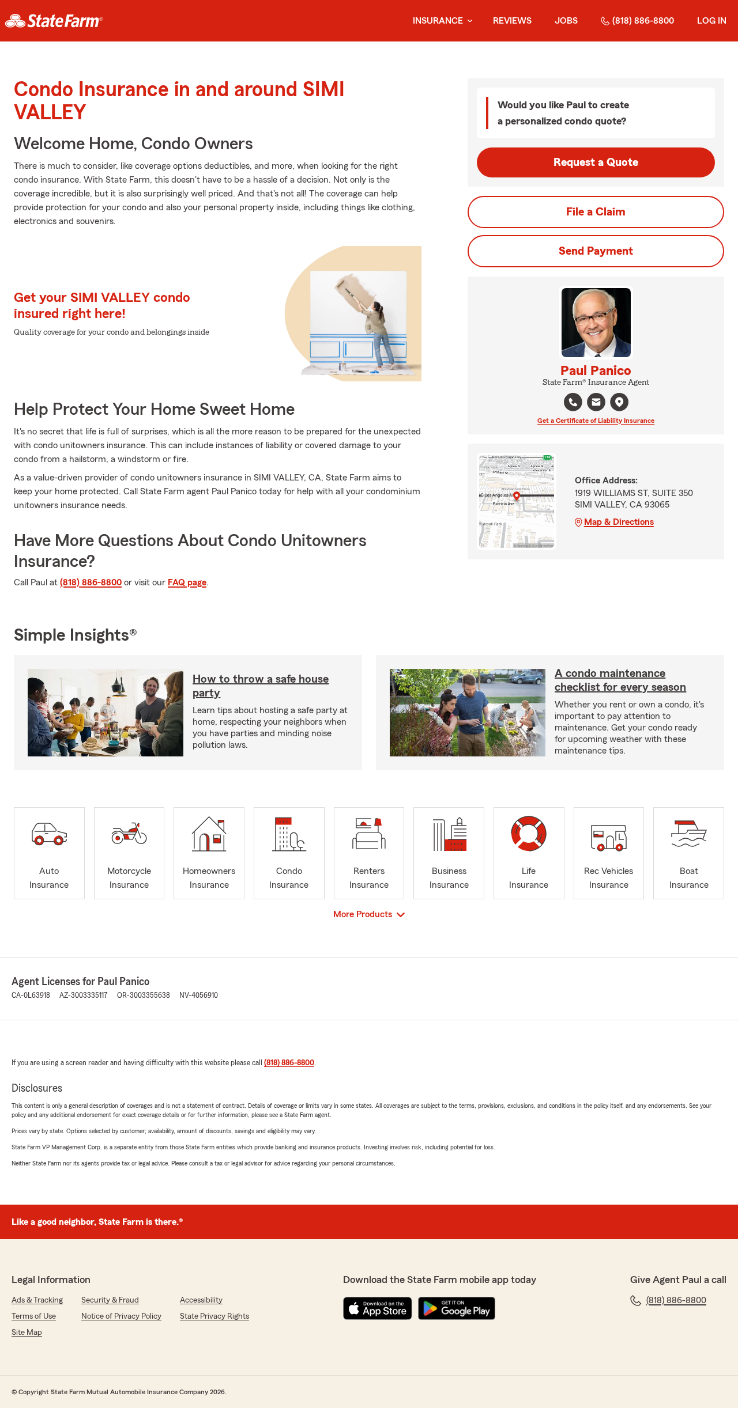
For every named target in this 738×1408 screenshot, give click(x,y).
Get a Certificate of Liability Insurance (595, 420)
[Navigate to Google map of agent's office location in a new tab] (619, 402)
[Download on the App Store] (377, 1308)
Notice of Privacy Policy (121, 1316)
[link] (54, 20)
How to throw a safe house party (261, 686)
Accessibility (201, 1300)
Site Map (27, 1332)
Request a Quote (596, 162)
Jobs (566, 20)
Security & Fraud (110, 1300)
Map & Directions (619, 522)
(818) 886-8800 (643, 20)
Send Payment (596, 251)
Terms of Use (34, 1316)
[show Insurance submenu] (467, 21)
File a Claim (596, 212)
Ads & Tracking (37, 1300)
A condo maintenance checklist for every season (620, 680)
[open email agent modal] (596, 403)
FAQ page (187, 582)
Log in (711, 20)
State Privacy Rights (214, 1316)
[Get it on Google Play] (456, 1308)
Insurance (438, 20)
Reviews (512, 20)
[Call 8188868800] (573, 402)
